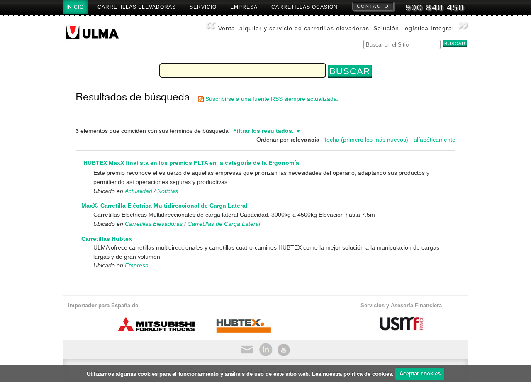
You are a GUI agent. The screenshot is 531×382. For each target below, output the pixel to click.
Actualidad (138, 191)
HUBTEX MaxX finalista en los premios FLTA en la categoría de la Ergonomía (191, 162)
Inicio (75, 7)
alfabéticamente (434, 139)
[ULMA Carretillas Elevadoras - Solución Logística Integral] (99, 35)
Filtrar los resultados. (263, 130)
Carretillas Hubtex (106, 238)
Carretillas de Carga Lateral (224, 223)
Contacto (373, 6)
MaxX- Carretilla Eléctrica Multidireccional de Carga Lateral (164, 205)
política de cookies (367, 373)
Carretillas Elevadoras (136, 7)
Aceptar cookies (420, 373)
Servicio (203, 7)
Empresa (244, 7)
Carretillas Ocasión (304, 7)
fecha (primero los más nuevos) (366, 139)
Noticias (167, 191)
